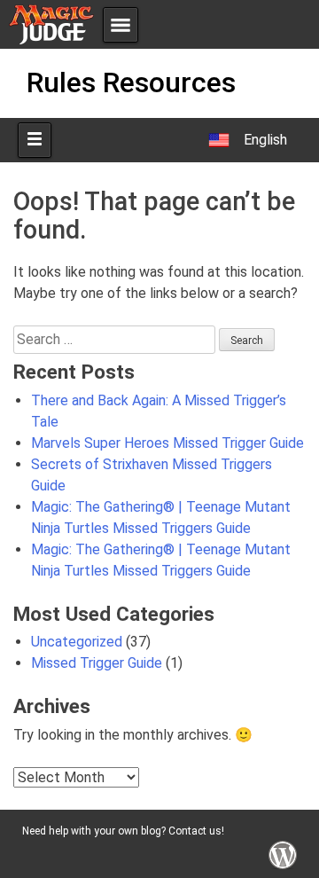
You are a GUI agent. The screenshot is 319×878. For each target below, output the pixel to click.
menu (120, 24)
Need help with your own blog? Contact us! (123, 831)
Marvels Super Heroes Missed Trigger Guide (167, 443)
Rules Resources (131, 82)
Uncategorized (76, 641)
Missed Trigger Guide (96, 663)
